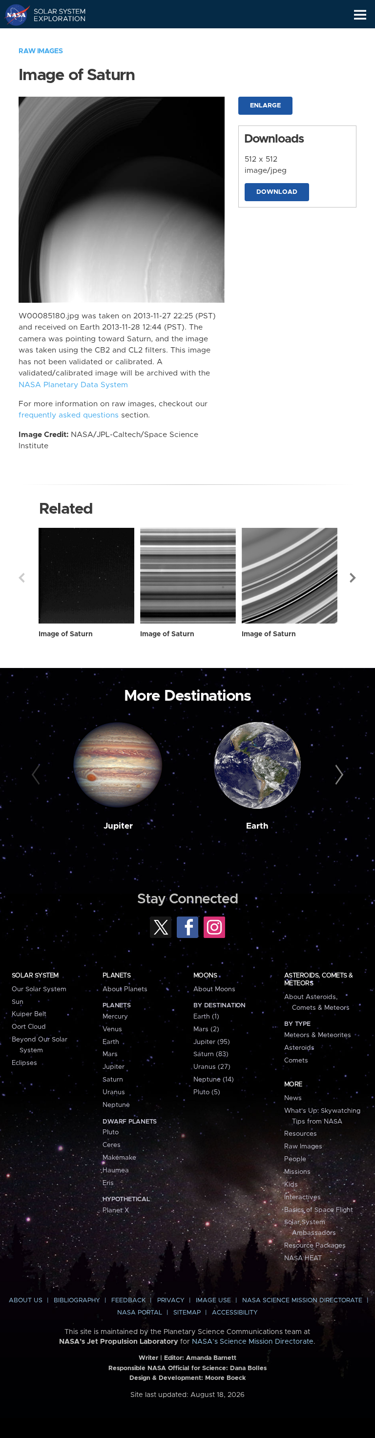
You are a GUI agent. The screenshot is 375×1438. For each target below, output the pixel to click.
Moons (205, 975)
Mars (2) (206, 1029)
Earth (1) (206, 1016)
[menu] (360, 15)
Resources (300, 1133)
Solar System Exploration (54, 14)
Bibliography (77, 1300)
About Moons (214, 989)
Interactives (302, 1197)
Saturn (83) (211, 1054)
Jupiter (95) (211, 1042)
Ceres (112, 1145)
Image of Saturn (66, 634)
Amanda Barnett (211, 1358)
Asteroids (299, 1047)
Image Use (213, 1300)
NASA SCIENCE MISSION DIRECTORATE (302, 1300)
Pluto (111, 1132)
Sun (17, 1002)
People (295, 1159)
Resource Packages (315, 1245)
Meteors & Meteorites (317, 1035)
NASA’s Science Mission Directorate (252, 1341)
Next (353, 577)
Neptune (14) (213, 1079)
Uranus (114, 1092)
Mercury (115, 1016)
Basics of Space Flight (318, 1210)
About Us (25, 1300)
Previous (21, 577)
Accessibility (235, 1313)
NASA (13, 14)
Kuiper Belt (29, 1014)
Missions (297, 1171)
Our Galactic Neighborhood (54, 37)
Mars (110, 1054)
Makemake (119, 1157)
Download (276, 192)
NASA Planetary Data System (73, 385)
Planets (116, 975)
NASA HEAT (303, 1258)
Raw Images (40, 51)
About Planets (125, 989)
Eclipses (24, 1063)
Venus (112, 1029)
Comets (296, 1060)
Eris (108, 1183)
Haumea (116, 1170)
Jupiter (118, 826)
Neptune (116, 1105)
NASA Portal (139, 1313)
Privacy (171, 1300)
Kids (291, 1184)
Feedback (128, 1300)
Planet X (116, 1210)
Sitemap (187, 1313)
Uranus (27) (211, 1066)
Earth (257, 826)
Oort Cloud (29, 1026)
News (293, 1098)
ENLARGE (265, 106)
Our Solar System (39, 989)
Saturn (113, 1079)
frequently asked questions (69, 415)
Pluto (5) (206, 1092)
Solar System (35, 975)
